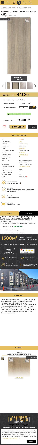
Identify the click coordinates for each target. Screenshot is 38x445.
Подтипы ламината (13, 204)
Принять (31, 441)
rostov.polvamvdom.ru (19, 2)
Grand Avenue (26, 7)
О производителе (13, 197)
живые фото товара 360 (19, 78)
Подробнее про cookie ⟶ (11, 438)
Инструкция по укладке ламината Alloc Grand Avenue (20, 190)
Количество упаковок (10, 107)
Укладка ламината (13, 183)
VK (11, 419)
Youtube (27, 419)
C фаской (22, 148)
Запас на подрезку (33, 107)
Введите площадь (8, 103)
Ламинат (12, 7)
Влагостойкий (23, 154)
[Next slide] (35, 85)
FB (16, 419)
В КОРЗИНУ (17, 127)
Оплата (9, 213)
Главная (4, 7)
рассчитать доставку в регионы (19, 114)
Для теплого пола (24, 166)
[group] (19, 45)
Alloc (18, 7)
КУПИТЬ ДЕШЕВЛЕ (32, 126)
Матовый (22, 152)
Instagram (21, 419)
